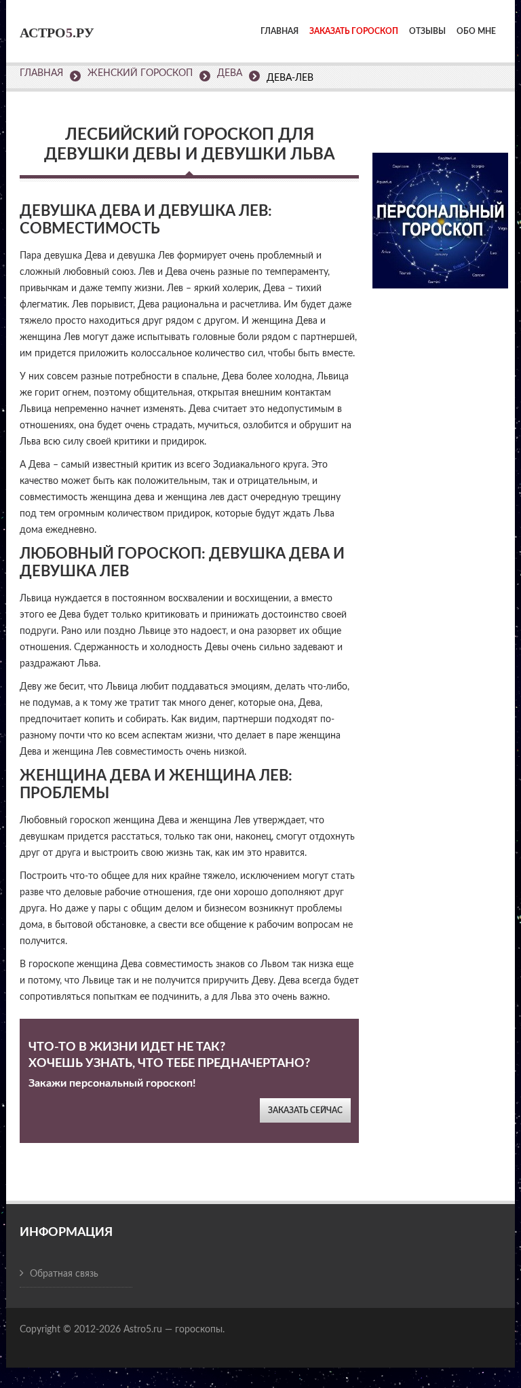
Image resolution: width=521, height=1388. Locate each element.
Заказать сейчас (305, 1110)
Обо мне (476, 31)
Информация (66, 1232)
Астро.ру (57, 32)
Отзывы (427, 31)
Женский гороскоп (140, 73)
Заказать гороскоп (353, 31)
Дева (229, 73)
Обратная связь (64, 1274)
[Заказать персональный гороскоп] (440, 211)
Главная (279, 31)
